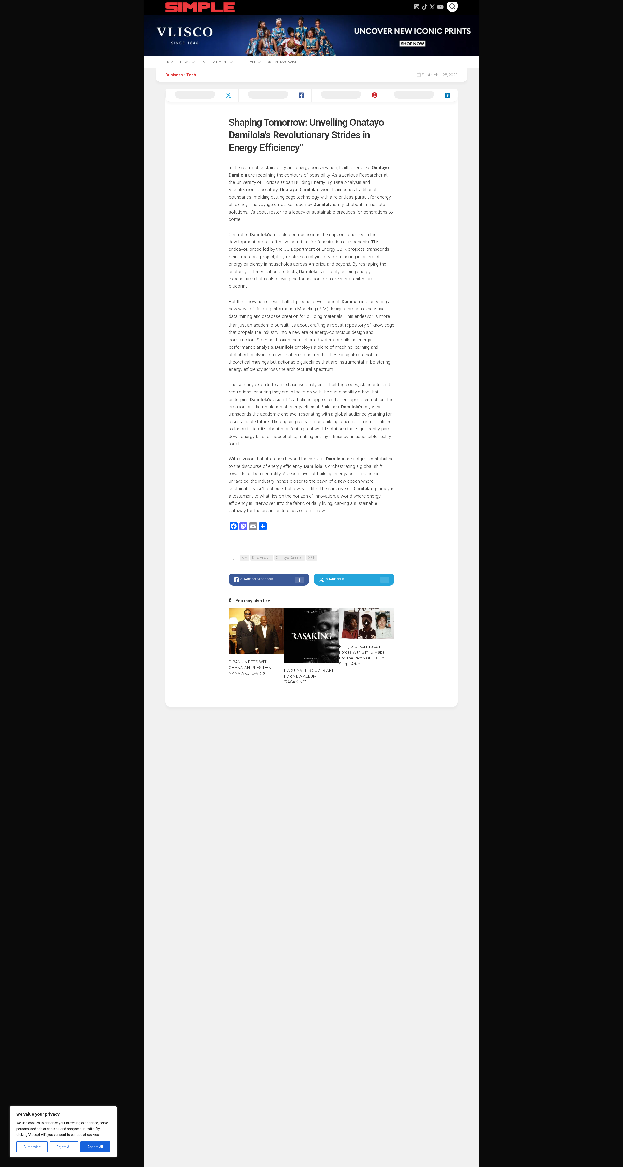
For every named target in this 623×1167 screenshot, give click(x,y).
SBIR (311, 558)
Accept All (95, 1147)
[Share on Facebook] (275, 95)
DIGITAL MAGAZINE (282, 62)
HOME (170, 62)
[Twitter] (432, 7)
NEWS (185, 62)
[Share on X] (201, 95)
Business (174, 74)
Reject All (63, 1147)
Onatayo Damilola (289, 558)
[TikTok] (424, 7)
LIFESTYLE (247, 62)
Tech (191, 74)
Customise (32, 1147)
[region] (63, 1131)
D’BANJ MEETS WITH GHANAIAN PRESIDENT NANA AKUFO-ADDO (251, 667)
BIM (244, 558)
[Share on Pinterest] (348, 95)
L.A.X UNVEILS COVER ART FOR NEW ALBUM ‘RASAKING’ (309, 676)
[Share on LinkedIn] (421, 95)
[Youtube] (440, 7)
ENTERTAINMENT (214, 62)
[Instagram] (417, 7)
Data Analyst (261, 558)
